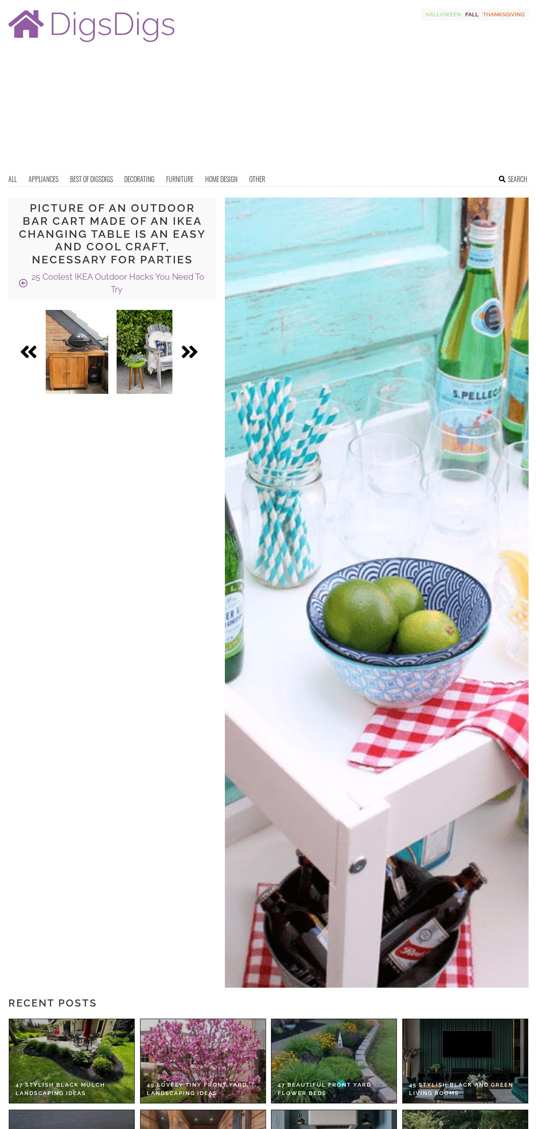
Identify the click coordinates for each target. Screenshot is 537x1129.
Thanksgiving (503, 14)
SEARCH (517, 179)
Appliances (43, 179)
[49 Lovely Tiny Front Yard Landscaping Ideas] (203, 1061)
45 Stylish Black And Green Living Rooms (461, 1089)
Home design (221, 179)
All (12, 179)
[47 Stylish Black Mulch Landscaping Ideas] (71, 1061)
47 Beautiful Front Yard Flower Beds (324, 1089)
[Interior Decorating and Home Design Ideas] (91, 43)
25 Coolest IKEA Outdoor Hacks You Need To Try (116, 283)
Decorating (139, 179)
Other (257, 179)
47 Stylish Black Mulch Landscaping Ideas (60, 1089)
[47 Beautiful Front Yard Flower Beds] (333, 1061)
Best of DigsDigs (91, 179)
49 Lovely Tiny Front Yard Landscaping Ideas (197, 1089)
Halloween (443, 14)
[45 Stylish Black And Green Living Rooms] (465, 1061)
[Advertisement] (268, 111)
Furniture (179, 179)
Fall (472, 14)
